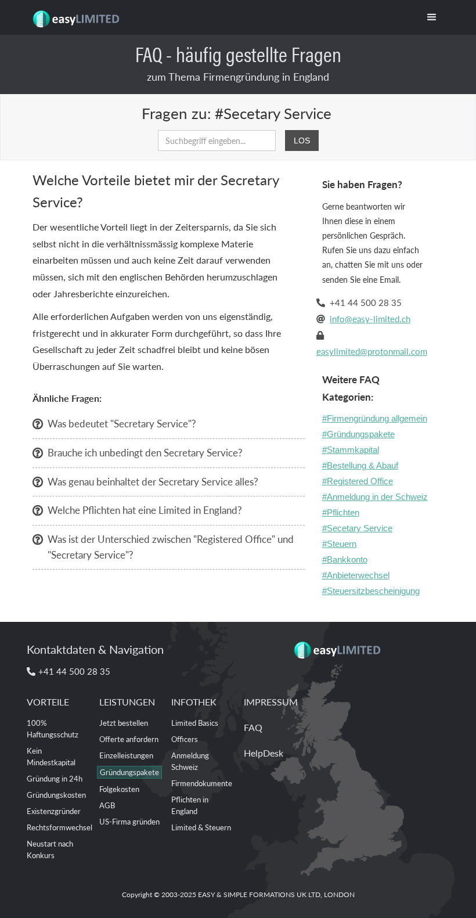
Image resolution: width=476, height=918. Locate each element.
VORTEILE (48, 701)
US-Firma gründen (129, 821)
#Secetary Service (357, 528)
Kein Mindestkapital (51, 756)
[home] (75, 14)
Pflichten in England (189, 805)
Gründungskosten (56, 794)
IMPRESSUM (271, 701)
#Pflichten (340, 512)
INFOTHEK (194, 701)
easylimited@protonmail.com (371, 351)
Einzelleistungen (126, 755)
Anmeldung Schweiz (190, 761)
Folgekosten (119, 788)
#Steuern (339, 544)
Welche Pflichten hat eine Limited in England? (145, 510)
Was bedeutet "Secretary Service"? (122, 423)
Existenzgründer (54, 810)
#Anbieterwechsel (356, 575)
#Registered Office (357, 481)
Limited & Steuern (201, 827)
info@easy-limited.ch (370, 318)
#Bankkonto (344, 559)
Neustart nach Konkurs (50, 849)
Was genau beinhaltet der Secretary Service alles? (153, 481)
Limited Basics (194, 722)
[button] (431, 17)
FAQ (253, 727)
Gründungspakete (129, 771)
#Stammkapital (350, 450)
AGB (107, 805)
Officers (184, 738)
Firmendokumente (201, 783)
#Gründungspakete (358, 434)
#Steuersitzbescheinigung (371, 591)
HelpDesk (263, 752)
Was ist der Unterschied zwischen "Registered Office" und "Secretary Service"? (171, 546)
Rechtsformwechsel (59, 827)
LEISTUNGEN (127, 701)
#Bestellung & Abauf (360, 465)
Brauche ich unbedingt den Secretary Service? (145, 452)
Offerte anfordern (128, 738)
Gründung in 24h (54, 778)
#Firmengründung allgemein (374, 418)
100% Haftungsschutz (52, 728)
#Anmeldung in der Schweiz (375, 497)
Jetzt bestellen (123, 722)
